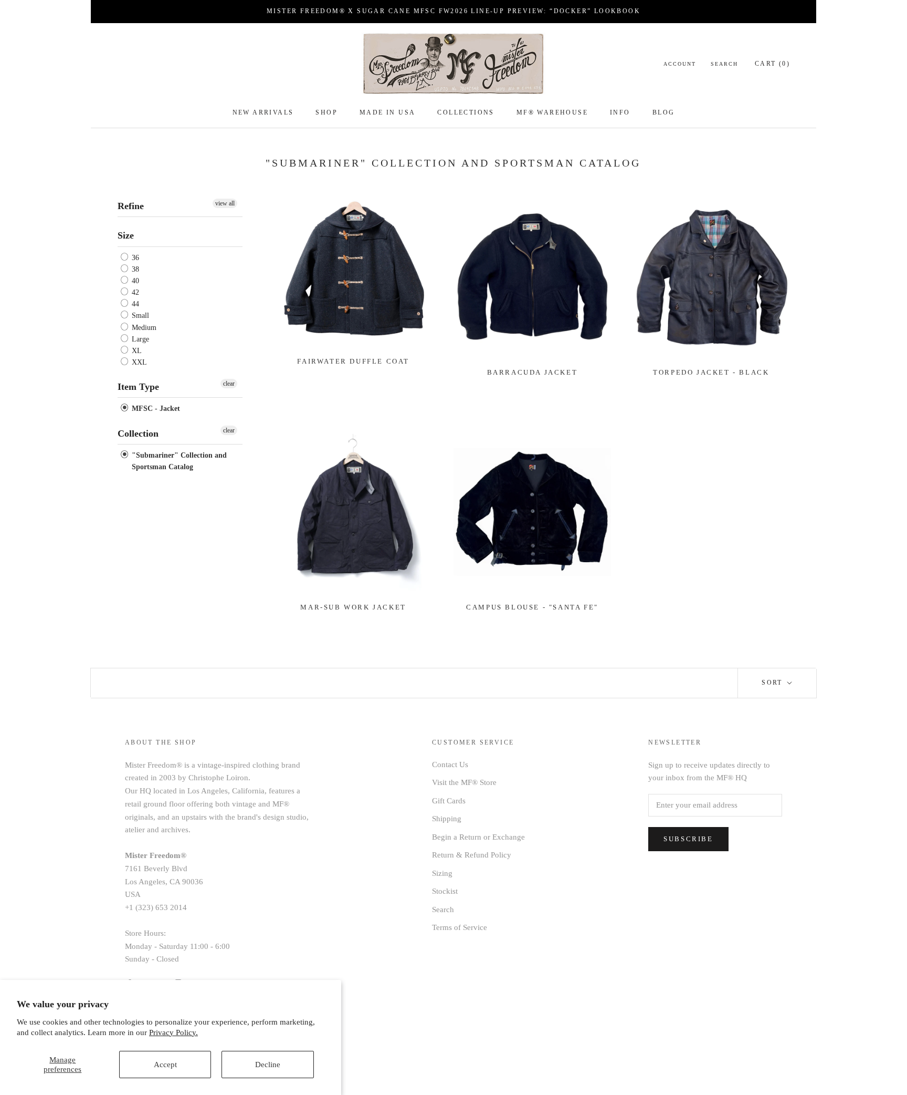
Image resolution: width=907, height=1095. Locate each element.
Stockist (445, 891)
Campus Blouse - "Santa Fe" (532, 607)
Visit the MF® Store (464, 782)
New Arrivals (263, 112)
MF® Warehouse (552, 112)
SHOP (326, 112)
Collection (138, 433)
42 (134, 292)
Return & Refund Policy (471, 855)
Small (139, 316)
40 (134, 281)
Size (126, 235)
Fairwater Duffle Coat (353, 361)
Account (679, 64)
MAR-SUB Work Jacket (353, 607)
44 (134, 304)
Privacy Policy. (173, 1032)
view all (225, 203)
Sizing (442, 873)
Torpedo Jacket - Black (711, 372)
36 (134, 258)
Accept (165, 1064)
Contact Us (450, 764)
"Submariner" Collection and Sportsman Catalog (178, 461)
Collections (465, 112)
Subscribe (688, 839)
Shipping (446, 818)
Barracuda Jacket (532, 372)
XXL (138, 362)
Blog (663, 112)
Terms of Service (459, 927)
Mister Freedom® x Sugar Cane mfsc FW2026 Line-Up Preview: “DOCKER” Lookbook (453, 11)
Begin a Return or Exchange (478, 837)
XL (136, 351)
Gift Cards (449, 801)
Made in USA (387, 112)
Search (724, 64)
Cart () (772, 63)
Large (139, 339)
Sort (773, 682)
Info (620, 112)
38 (134, 269)
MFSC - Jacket (155, 409)
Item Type (138, 386)
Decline (267, 1064)
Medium (143, 328)
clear (229, 383)
